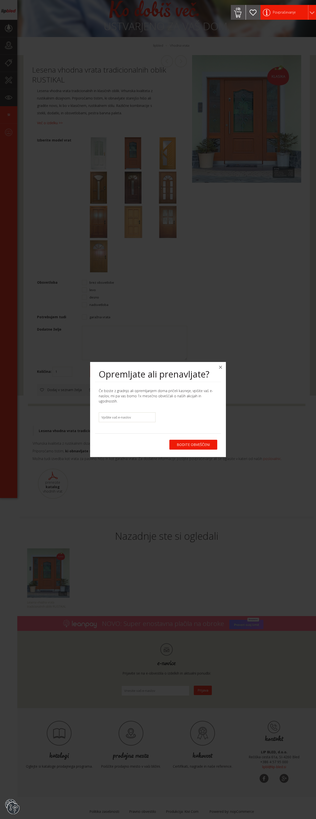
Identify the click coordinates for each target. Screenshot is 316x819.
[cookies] (12, 799)
